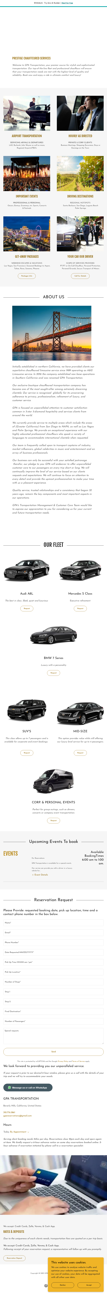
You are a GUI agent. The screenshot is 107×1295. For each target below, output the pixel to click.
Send (53, 1052)
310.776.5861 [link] (9, 1112)
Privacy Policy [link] (63, 1061)
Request (27, 608)
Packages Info (26, 276)
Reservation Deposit (14, 1258)
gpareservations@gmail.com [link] (17, 1116)
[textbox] (53, 923)
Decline (62, 1285)
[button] (40, 875)
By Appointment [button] (18, 1132)
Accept (89, 1285)
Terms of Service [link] (78, 1061)
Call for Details (80, 276)
